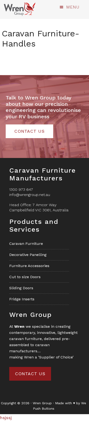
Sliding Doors (21, 288)
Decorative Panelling (28, 254)
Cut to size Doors (25, 277)
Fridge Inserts (21, 299)
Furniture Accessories (29, 266)
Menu (73, 6)
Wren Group (19, 9)
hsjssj (6, 417)
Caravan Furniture (26, 243)
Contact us (30, 373)
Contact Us (29, 131)
